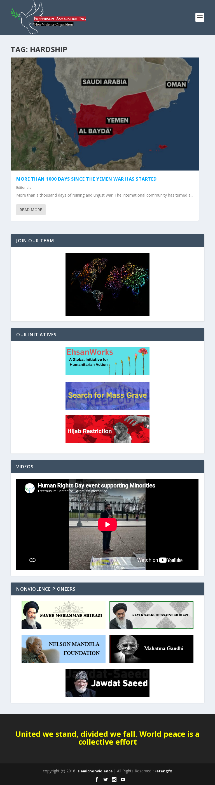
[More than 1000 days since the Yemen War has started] (105, 114)
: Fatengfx (162, 771)
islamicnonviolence (94, 771)
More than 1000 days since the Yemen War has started (86, 179)
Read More (31, 209)
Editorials (23, 187)
